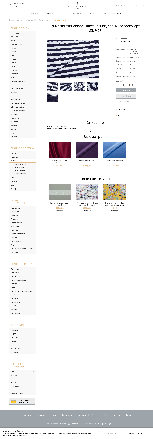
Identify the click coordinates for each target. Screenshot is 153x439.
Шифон (14, 136)
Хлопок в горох (19, 167)
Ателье (94, 415)
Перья (13, 334)
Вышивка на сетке (18, 111)
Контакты (116, 415)
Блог (105, 415)
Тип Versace (15, 276)
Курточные (15, 226)
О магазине (26, 415)
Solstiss (14, 310)
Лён (12, 185)
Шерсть (14, 181)
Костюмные (15, 208)
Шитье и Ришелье (20, 173)
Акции (54, 415)
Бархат (13, 52)
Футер (13, 59)
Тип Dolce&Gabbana (19, 280)
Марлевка (15, 386)
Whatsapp (121, 112)
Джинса (14, 114)
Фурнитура (17, 325)
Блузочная (134, 53)
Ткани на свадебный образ (21, 248)
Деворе (14, 92)
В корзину (126, 90)
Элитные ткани (16, 44)
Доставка (82, 415)
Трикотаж (15, 118)
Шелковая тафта (17, 107)
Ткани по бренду (21, 263)
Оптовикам (41, 415)
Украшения (15, 348)
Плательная (134, 49)
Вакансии (129, 415)
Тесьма (14, 345)
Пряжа (13, 341)
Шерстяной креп (17, 393)
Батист (13, 66)
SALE (13, 40)
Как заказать (67, 415)
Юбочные (14, 252)
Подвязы (14, 337)
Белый (137, 57)
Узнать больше (110, 433)
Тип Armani (15, 273)
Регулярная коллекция (18, 365)
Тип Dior (14, 295)
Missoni (132, 72)
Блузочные (15, 219)
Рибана (14, 85)
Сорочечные (16, 245)
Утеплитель (15, 100)
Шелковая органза (18, 103)
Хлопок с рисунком (20, 170)
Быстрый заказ (126, 96)
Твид (13, 55)
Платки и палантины (18, 234)
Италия (132, 76)
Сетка (13, 129)
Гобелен (14, 74)
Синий (132, 57)
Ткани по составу (22, 148)
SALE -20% (15, 37)
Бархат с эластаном (18, 379)
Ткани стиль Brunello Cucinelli (22, 291)
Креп (13, 77)
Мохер (13, 189)
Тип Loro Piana (16, 302)
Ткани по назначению (18, 201)
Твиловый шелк (17, 88)
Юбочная (133, 51)
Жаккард (14, 122)
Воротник (14, 330)
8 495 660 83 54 (20, 3)
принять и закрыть (136, 433)
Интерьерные (16, 223)
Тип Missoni (15, 306)
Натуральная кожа (18, 81)
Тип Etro (14, 284)
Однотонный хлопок (20, 164)
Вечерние (15, 212)
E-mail (120, 115)
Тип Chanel (15, 269)
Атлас (13, 48)
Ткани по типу (20, 28)
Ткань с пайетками (18, 96)
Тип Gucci (15, 298)
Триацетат (15, 390)
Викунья (14, 70)
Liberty (13, 287)
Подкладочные (17, 241)
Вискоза (14, 153)
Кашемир (14, 125)
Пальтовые (15, 230)
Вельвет (14, 63)
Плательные (16, 215)
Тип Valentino (16, 313)
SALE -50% (15, 33)
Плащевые (15, 237)
